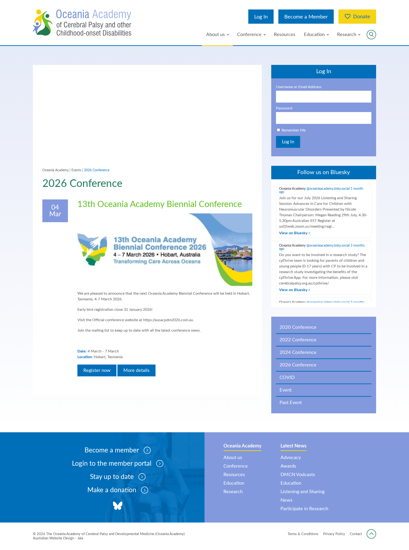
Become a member (111, 450)
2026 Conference (298, 365)
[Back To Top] (371, 534)
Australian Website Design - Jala (58, 538)
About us (215, 34)
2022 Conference (298, 340)
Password (284, 108)
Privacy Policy (334, 534)
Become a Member (306, 16)
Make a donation (111, 490)
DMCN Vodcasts (297, 474)
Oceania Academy (55, 170)
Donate (361, 16)
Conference (249, 34)
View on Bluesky (293, 233)
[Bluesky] (118, 506)
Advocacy (290, 457)
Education (314, 34)
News (286, 500)
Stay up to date (112, 476)
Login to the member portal (111, 463)
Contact (356, 534)
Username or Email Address (298, 87)
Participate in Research (304, 508)
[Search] (371, 34)
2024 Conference (298, 352)
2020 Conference (298, 327)
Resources (284, 34)
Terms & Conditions (303, 534)
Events (76, 170)
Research (346, 34)
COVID (287, 377)
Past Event (291, 402)
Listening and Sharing (302, 491)
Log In (261, 16)
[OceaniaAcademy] (82, 22)
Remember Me (294, 130)
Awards (288, 466)
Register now (97, 370)
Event (286, 390)
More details (136, 370)
